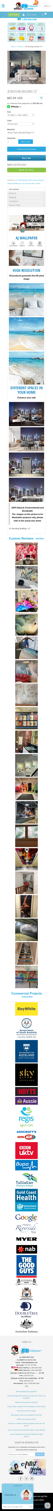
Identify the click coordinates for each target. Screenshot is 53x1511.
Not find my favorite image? (26, 1411)
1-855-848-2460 (29, 19)
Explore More (27, 996)
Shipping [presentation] (12, 197)
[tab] (26, 189)
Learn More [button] (39, 1500)
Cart (42, 14)
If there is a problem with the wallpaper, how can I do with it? (26, 1424)
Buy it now (26, 158)
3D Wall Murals (22, 180)
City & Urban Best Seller (31, 183)
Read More (40, 538)
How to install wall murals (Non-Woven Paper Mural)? (26, 1430)
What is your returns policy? (26, 1419)
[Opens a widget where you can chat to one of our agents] (17, 1496)
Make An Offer (26, 170)
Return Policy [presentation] (15, 205)
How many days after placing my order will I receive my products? (26, 1397)
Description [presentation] (14, 189)
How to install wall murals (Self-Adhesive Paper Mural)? (26, 1435)
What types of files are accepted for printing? (26, 1415)
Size (9, 112)
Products (20, 46)
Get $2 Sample (14, 15)
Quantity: (11, 138)
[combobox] (46, 6)
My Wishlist (33, 15)
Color (9, 120)
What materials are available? (26, 1391)
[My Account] (23, 15)
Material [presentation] (12, 193)
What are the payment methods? (26, 1402)
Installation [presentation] (14, 201)
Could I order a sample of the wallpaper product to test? (26, 1406)
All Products (33, 180)
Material (11, 129)
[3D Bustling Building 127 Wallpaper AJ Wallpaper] (26, 68)
